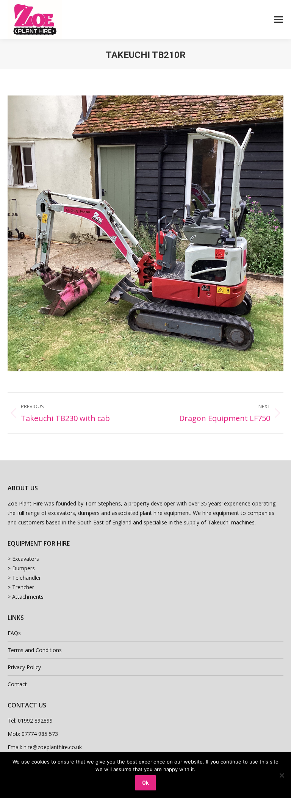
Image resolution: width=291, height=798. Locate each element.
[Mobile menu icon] (278, 19)
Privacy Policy (24, 667)
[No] (281, 775)
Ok (145, 783)
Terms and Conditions (35, 650)
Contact (17, 684)
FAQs (14, 633)
